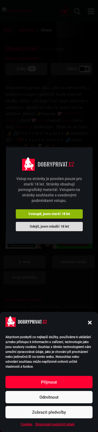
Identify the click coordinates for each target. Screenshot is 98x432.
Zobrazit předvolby (49, 412)
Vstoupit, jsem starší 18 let (49, 214)
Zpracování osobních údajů (55, 424)
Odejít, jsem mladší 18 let (49, 226)
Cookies (26, 424)
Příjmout (49, 382)
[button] (90, 322)
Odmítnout (49, 397)
